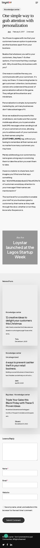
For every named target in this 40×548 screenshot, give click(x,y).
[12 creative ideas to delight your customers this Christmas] (20, 315)
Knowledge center (12, 9)
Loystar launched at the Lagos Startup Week (20, 247)
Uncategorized (12, 357)
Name (5, 468)
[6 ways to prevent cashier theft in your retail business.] (20, 368)
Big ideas (9, 394)
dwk (9, 32)
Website (5, 492)
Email (5, 480)
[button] (37, 3)
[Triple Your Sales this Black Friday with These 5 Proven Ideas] (20, 409)
